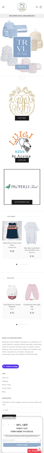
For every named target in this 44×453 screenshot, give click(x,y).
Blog (3, 392)
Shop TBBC (22, 118)
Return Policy (6, 385)
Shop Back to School (22, 72)
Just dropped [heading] (11, 216)
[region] (22, 47)
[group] (12, 240)
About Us (5, 378)
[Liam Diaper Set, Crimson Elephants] (12, 292)
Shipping (5, 381)
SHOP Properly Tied (22, 202)
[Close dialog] (41, 418)
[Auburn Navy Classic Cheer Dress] (12, 230)
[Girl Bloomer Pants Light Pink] (32, 292)
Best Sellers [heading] (10, 278)
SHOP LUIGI (22, 160)
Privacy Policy (6, 388)
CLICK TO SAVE (22, 445)
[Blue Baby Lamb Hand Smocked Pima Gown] (32, 233)
